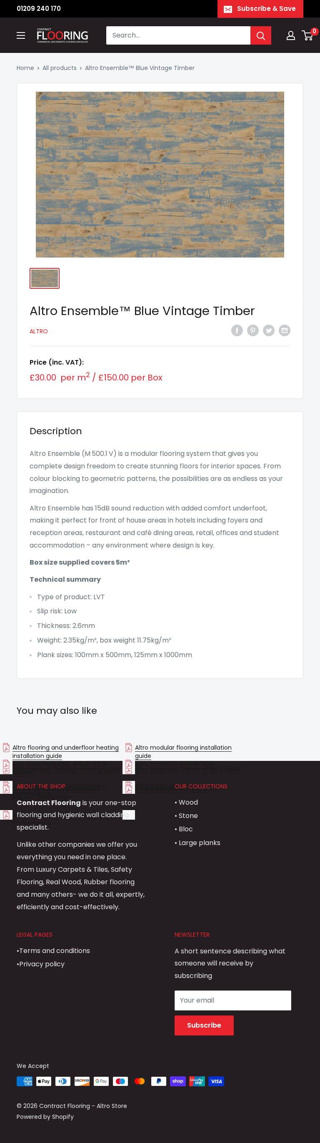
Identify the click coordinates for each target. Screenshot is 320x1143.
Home (25, 68)
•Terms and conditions (53, 950)
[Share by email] (284, 330)
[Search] (260, 35)
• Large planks (197, 843)
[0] (307, 35)
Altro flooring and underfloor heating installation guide (65, 751)
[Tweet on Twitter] (269, 330)
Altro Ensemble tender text (174, 764)
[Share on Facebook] (237, 330)
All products (59, 68)
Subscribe (204, 1025)
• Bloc (184, 829)
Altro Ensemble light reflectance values (59, 768)
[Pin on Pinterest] (253, 330)
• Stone (186, 815)
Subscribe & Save (266, 8)
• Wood (186, 802)
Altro (39, 331)
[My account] (291, 35)
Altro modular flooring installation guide (183, 751)
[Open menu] (21, 35)
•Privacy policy (41, 964)
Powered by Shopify (45, 1117)
